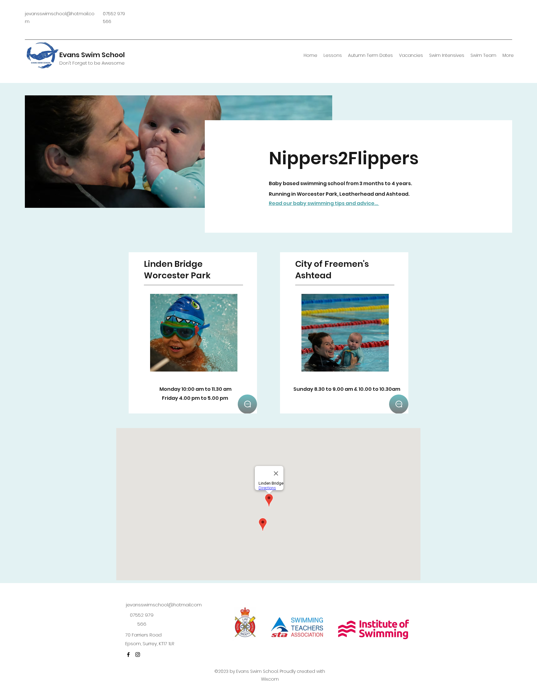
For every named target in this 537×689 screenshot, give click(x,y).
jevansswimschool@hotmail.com (164, 604)
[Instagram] (138, 654)
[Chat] (247, 404)
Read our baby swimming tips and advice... (324, 203)
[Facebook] (128, 654)
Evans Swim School (92, 55)
